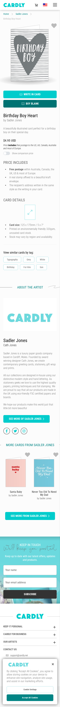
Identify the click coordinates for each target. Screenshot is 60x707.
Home (6, 14)
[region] (30, 681)
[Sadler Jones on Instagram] (24, 431)
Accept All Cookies (30, 698)
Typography (12, 259)
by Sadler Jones (16, 495)
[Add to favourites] (54, 25)
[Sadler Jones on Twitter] (15, 431)
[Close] (52, 664)
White (42, 259)
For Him (27, 267)
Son (41, 267)
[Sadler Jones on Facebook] (6, 431)
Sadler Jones (22, 14)
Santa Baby (16, 491)
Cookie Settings (30, 689)
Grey (29, 259)
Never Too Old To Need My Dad (44, 493)
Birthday (10, 267)
